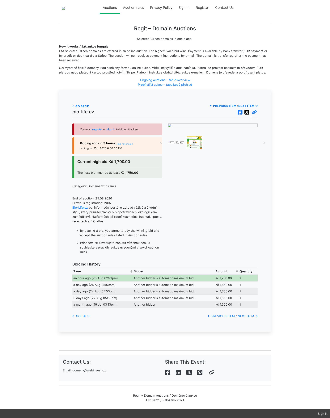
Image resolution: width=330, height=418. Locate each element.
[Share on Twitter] (189, 372)
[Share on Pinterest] (199, 372)
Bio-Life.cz (80, 207)
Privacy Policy (161, 8)
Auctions (110, 8)
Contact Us (224, 8)
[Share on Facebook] (167, 372)
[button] (254, 112)
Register (202, 8)
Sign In (184, 8)
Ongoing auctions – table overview (165, 80)
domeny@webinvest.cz (89, 370)
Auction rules (133, 8)
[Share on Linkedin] (178, 372)
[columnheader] (102, 271)
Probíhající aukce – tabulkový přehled (165, 84)
